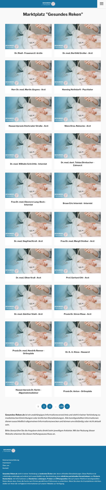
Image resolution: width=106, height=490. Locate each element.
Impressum (7, 463)
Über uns (6, 465)
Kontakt (6, 468)
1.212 (61, 406)
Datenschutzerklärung (11, 460)
